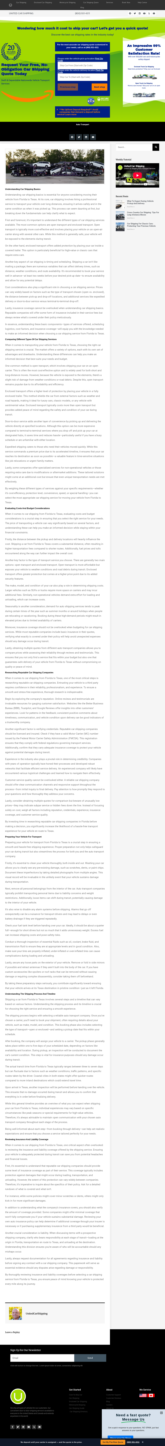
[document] (82, 723)
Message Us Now (120, 1438)
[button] (161, 1413)
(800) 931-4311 (133, 1442)
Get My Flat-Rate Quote (113, 1442)
